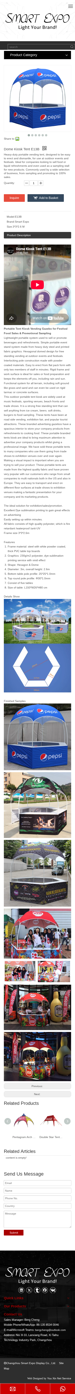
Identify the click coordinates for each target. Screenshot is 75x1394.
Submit (14, 1232)
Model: (11, 216)
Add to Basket (48, 198)
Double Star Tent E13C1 (50, 1137)
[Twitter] (29, 1290)
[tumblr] (37, 1290)
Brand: (11, 221)
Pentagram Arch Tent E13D (24, 1137)
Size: (10, 226)
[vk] (53, 1290)
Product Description (19, 235)
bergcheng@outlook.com (50, 1329)
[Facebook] (45, 1290)
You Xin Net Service (59, 1378)
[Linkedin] (21, 1290)
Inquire (14, 198)
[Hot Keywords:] (72, 47)
